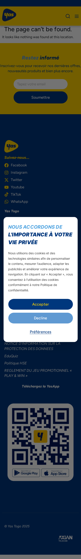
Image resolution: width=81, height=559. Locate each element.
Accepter (40, 304)
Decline (40, 318)
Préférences (40, 331)
